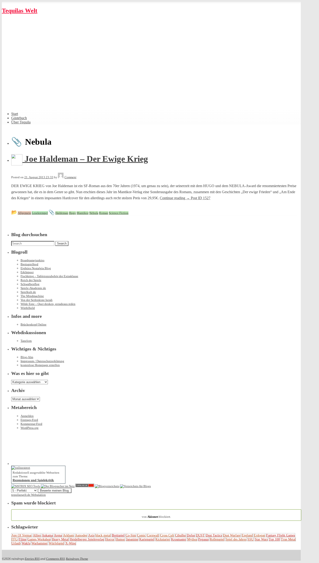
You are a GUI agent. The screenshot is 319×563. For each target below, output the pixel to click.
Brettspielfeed (29, 264)
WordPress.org (30, 428)
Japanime (132, 539)
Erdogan (259, 535)
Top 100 (274, 539)
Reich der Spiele (31, 280)
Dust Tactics (214, 535)
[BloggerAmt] (107, 486)
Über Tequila (21, 122)
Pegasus (203, 539)
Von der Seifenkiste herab (37, 300)
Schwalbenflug (30, 284)
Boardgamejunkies (32, 260)
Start (14, 114)
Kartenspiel (146, 539)
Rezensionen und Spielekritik (33, 480)
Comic (141, 535)
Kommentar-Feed (31, 424)
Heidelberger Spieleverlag (87, 539)
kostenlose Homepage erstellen (40, 365)
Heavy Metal (60, 539)
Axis (91, 535)
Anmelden (27, 416)
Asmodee (81, 535)
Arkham (68, 535)
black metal (103, 535)
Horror (109, 539)
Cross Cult (167, 535)
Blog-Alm (27, 357)
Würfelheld (28, 308)
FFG (14, 539)
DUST (200, 535)
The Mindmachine (32, 296)
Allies (37, 535)
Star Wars (261, 539)
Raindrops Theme (77, 558)
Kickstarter (163, 539)
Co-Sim (131, 535)
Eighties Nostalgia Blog (36, 268)
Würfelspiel (56, 543)
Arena (58, 535)
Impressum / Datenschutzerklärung (42, 361)
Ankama (47, 535)
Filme (22, 539)
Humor (120, 539)
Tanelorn (26, 341)
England (247, 535)
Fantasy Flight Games (280, 535)
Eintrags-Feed (29, 420)
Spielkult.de (28, 292)
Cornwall (153, 535)
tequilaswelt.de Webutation (28, 495)
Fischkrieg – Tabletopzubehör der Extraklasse (49, 276)
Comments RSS (55, 558)
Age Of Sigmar (21, 535)
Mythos (192, 539)
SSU (251, 539)
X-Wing (70, 543)
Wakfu (26, 543)
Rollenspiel (217, 539)
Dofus (191, 535)
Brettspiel (118, 535)
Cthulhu (180, 535)
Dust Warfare (232, 535)
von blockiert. (156, 514)
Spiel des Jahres (236, 539)
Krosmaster (178, 539)
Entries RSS (32, 558)
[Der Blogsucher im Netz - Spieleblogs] (58, 486)
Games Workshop (39, 539)
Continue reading (185, 198)
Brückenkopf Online (33, 324)
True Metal (288, 539)
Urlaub (16, 543)
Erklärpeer (27, 272)
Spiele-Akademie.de (33, 288)
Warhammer (40, 543)
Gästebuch (19, 118)
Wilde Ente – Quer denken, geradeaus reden (48, 304)
